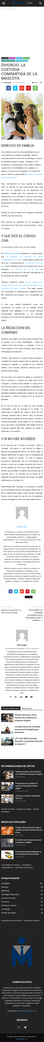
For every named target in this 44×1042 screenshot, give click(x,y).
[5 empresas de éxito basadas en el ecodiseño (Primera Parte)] (7, 854)
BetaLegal (7, 82)
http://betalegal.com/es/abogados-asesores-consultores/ (22, 648)
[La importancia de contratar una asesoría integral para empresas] (7, 729)
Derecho (19, 58)
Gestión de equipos (21, 61)
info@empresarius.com (27, 1011)
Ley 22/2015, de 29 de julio (24, 269)
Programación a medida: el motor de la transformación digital (26, 785)
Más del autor (27, 708)
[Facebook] (12, 697)
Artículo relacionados (11, 708)
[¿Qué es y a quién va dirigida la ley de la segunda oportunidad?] (7, 799)
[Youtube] (32, 697)
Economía (26, 58)
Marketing (5, 891)
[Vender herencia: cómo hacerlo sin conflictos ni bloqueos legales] (7, 717)
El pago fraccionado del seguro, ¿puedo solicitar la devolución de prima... (28, 830)
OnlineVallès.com (22, 1039)
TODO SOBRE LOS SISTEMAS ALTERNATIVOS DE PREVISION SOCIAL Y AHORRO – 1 (34, 615)
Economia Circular (8, 898)
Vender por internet (8, 905)
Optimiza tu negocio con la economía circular (11, 611)
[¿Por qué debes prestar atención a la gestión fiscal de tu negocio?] (7, 741)
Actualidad (11, 9)
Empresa (12, 58)
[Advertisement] (22, 34)
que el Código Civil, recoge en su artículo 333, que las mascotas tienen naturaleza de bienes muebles (22, 285)
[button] (40, 3)
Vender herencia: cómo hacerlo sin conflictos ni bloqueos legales (26, 718)
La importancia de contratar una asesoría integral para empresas (27, 729)
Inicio (3, 9)
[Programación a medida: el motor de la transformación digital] (7, 786)
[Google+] (17, 697)
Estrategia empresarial (8, 61)
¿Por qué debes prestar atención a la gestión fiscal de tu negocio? (28, 741)
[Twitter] (27, 697)
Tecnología (5, 909)
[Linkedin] (22, 697)
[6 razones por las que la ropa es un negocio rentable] (7, 843)
